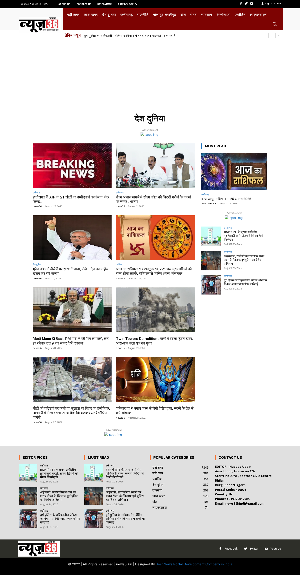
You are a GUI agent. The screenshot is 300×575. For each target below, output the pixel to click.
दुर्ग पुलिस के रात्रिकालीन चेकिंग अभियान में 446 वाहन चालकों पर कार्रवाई (129, 35)
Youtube (275, 548)
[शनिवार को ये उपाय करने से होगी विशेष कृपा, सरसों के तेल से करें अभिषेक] (155, 379)
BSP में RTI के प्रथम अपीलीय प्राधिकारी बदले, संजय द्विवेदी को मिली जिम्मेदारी (243, 235)
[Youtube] (252, 3)
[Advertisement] (150, 74)
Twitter (254, 548)
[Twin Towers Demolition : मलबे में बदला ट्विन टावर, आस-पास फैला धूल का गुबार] (155, 310)
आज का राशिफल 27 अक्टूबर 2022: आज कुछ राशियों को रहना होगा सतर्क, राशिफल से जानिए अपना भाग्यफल (154, 271)
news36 (37, 206)
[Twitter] (246, 3)
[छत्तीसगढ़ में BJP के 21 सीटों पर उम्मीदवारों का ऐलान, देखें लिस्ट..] (72, 165)
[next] (278, 35)
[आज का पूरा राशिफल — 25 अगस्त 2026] (234, 171)
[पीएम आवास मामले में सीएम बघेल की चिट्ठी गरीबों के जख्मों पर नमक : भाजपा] (155, 165)
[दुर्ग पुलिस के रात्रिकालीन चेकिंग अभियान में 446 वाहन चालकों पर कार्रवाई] (211, 285)
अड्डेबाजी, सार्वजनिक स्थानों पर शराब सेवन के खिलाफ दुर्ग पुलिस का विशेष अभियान (244, 259)
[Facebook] (240, 3)
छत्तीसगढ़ (36, 192)
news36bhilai (209, 203)
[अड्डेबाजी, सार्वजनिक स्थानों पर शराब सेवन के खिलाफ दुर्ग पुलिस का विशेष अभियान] (211, 260)
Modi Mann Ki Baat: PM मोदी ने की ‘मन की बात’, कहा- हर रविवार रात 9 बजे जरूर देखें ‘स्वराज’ (72, 340)
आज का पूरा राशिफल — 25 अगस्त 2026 (226, 199)
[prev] (271, 35)
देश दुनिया (37, 264)
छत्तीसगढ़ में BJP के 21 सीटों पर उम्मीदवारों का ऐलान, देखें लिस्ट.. (71, 199)
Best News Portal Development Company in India (194, 564)
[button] (274, 24)
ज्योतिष (119, 264)
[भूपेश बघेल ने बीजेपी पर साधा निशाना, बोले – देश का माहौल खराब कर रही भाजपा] (72, 237)
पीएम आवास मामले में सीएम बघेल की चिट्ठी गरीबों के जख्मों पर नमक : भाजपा (153, 199)
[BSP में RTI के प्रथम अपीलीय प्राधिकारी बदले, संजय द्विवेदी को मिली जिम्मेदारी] (211, 236)
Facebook (231, 548)
